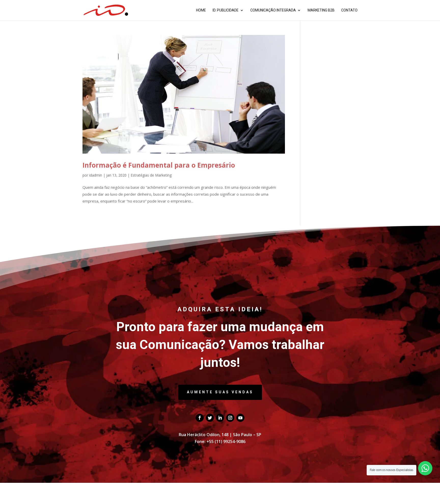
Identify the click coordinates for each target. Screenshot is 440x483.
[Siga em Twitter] (210, 418)
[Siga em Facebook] (200, 418)
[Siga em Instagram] (230, 418)
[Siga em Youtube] (240, 418)
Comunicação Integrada (273, 10)
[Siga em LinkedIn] (220, 418)
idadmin (95, 175)
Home (201, 10)
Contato (349, 10)
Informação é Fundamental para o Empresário (158, 165)
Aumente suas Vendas (220, 392)
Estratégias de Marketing (151, 175)
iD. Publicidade (226, 10)
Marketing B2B (321, 10)
